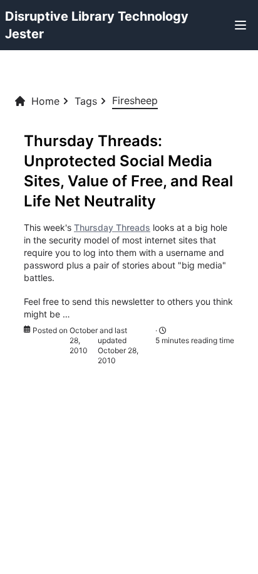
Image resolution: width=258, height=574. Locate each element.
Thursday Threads (112, 227)
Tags (86, 101)
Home (45, 101)
